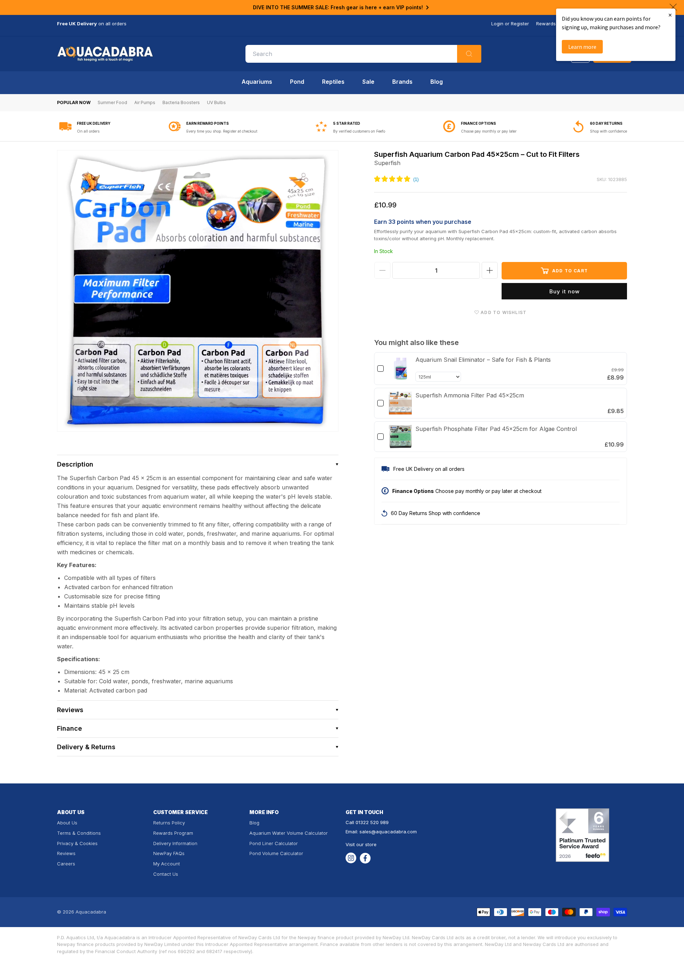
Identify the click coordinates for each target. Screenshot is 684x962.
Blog (436, 81)
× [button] (670, 14)
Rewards (546, 23)
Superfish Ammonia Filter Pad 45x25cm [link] (469, 395)
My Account (166, 863)
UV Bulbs (216, 102)
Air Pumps (144, 102)
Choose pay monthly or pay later (489, 131)
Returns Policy (169, 822)
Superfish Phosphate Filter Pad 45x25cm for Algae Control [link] (496, 428)
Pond (297, 81)
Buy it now (564, 291)
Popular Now (73, 102)
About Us (67, 822)
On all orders (88, 131)
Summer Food (112, 102)
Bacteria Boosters (181, 102)
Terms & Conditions (79, 833)
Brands (402, 81)
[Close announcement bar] (673, 7)
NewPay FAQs (169, 853)
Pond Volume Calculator (276, 853)
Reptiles (333, 81)
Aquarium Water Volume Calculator (288, 833)
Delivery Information (175, 843)
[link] (400, 368)
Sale (368, 81)
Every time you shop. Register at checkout (221, 131)
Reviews (66, 853)
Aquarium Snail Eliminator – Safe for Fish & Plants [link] (483, 359)
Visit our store (361, 844)
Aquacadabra (91, 912)
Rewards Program (173, 833)
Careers (66, 863)
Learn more (582, 46)
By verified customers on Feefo (359, 131)
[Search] (469, 54)
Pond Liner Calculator (273, 843)
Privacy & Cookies (77, 843)
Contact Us (165, 874)
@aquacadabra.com (394, 831)
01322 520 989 (372, 822)
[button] (197, 464)
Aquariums (257, 81)
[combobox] (363, 54)
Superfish (387, 162)
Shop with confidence (608, 131)
